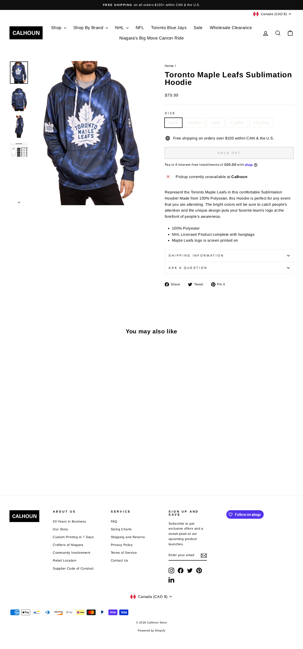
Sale (198, 27)
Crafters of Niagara (68, 545)
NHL (120, 27)
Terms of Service (124, 552)
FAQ (114, 521)
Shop (57, 27)
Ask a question (188, 268)
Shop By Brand (89, 27)
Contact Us (119, 560)
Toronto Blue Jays (169, 27)
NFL (140, 27)
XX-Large (261, 123)
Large (215, 123)
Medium (194, 123)
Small (173, 123)
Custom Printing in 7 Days (73, 537)
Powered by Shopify (151, 630)
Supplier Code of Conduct (73, 568)
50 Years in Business (69, 521)
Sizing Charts (121, 529)
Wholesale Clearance (231, 27)
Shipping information (196, 255)
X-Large (237, 123)
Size (170, 113)
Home (169, 66)
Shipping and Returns (128, 537)
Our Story (60, 529)
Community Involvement (71, 552)
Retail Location (64, 560)
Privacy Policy (122, 545)
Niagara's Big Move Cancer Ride (151, 38)
